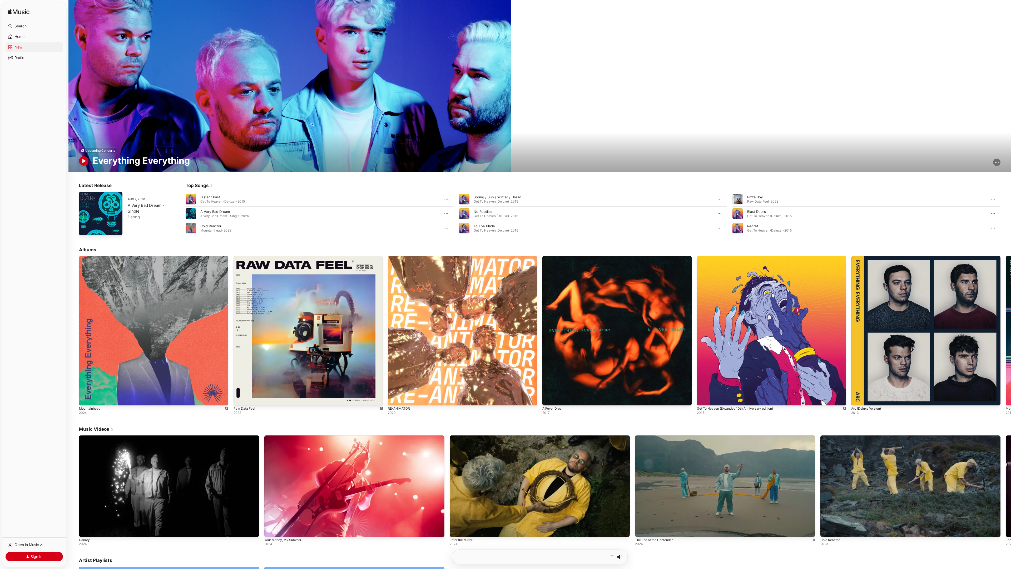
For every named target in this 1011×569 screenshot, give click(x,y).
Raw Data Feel (245, 258)
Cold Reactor (210, 226)
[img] (18, 12)
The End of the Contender (654, 540)
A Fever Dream (554, 258)
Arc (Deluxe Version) (868, 258)
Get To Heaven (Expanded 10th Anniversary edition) (740, 258)
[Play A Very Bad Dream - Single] (86, 229)
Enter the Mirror (461, 540)
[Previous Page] (180, 213)
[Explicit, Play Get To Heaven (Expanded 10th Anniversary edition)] (703, 399)
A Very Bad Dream (215, 211)
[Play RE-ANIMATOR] (394, 399)
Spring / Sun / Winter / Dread (497, 197)
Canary (84, 540)
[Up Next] (611, 557)
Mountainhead (91, 258)
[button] (34, 26)
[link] (199, 185)
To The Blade (484, 226)
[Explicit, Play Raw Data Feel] (240, 399)
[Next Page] (1005, 213)
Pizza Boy (755, 197)
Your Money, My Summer (282, 540)
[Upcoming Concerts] (98, 150)
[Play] (83, 161)
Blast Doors (756, 211)
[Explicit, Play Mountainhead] (86, 399)
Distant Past (210, 197)
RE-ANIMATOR (400, 258)
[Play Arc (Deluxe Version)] (858, 399)
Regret (752, 226)
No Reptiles (483, 211)
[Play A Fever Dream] (549, 399)
